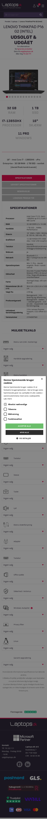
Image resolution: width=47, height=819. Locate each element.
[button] (23, 438)
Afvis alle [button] (24, 432)
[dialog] (23, 409)
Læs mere (8, 399)
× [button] (42, 379)
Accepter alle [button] (24, 426)
